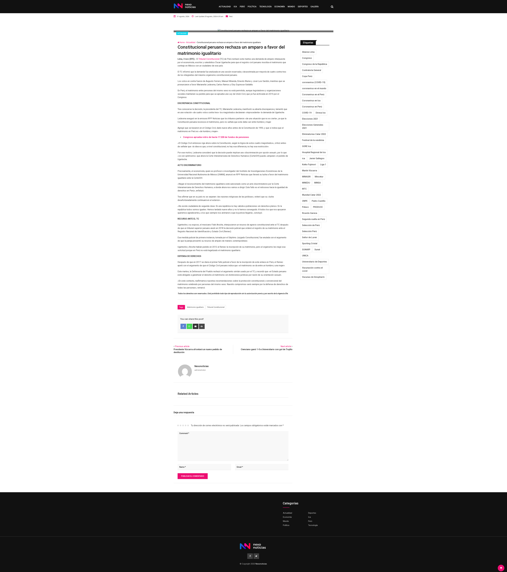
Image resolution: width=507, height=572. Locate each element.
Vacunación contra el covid (312, 269)
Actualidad (225, 6)
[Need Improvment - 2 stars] (180, 425)
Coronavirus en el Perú (313, 94)
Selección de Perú (311, 225)
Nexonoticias (201, 366)
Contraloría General (311, 70)
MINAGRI (306, 176)
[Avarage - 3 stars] (183, 425)
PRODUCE (318, 207)
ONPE (305, 201)
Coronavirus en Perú (312, 106)
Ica (235, 6)
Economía (279, 6)
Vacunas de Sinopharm (313, 277)
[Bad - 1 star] (178, 425)
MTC (304, 189)
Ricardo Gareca (309, 213)
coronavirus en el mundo (314, 88)
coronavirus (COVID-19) (313, 82)
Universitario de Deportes (314, 261)
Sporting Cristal (309, 243)
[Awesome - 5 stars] (188, 425)
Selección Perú (309, 231)
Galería (315, 6)
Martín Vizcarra (309, 170)
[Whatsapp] (189, 326)
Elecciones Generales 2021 (312, 126)
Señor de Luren (309, 237)
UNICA (305, 255)
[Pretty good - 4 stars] (185, 425)
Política (252, 6)
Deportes (303, 6)
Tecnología (265, 6)
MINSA (317, 182)
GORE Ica (306, 146)
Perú (242, 6)
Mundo (291, 6)
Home (182, 42)
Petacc (305, 207)
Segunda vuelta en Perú (313, 219)
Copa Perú (307, 76)
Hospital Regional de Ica (314, 152)
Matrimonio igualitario (195, 307)
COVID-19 (306, 112)
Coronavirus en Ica (311, 100)
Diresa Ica (320, 112)
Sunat (317, 249)
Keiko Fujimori (309, 164)
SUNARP (306, 249)
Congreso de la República (314, 64)
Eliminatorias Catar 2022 (314, 134)
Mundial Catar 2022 (311, 195)
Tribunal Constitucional (209, 59)
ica (303, 158)
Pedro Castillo (318, 201)
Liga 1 (323, 164)
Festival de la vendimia (313, 140)
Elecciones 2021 (310, 119)
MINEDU (306, 182)
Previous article (182, 346)
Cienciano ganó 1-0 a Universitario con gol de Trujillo (266, 349)
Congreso (307, 58)
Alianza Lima (308, 52)
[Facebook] (183, 326)
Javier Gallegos (316, 158)
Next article (286, 346)
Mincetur (319, 176)
